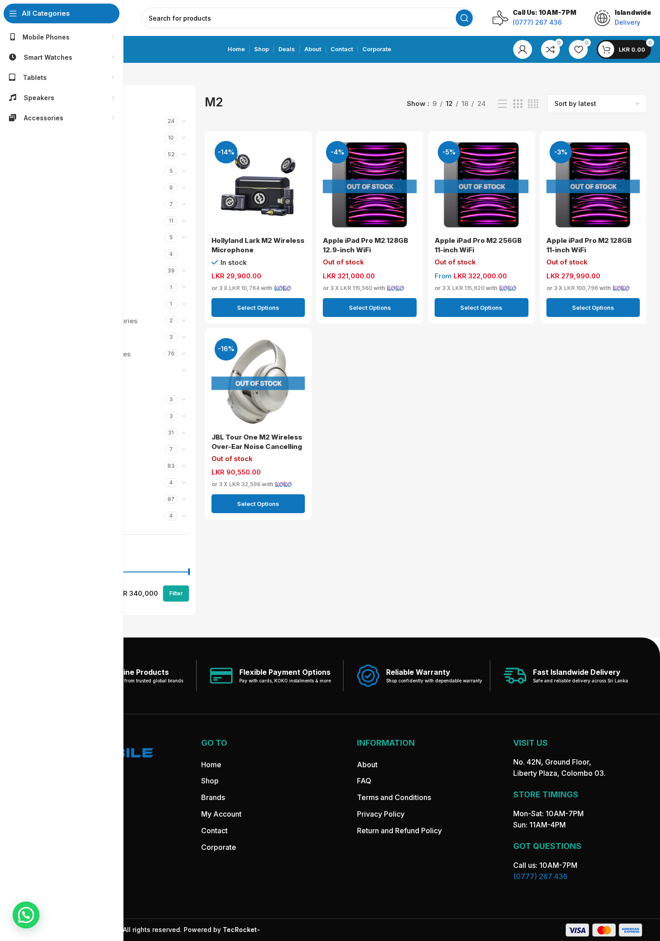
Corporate (218, 847)
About (367, 764)
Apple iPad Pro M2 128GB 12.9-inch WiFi (365, 245)
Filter (176, 593)
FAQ (364, 780)
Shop (210, 780)
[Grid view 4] (533, 104)
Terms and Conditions (394, 797)
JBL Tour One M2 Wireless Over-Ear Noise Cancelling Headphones (256, 446)
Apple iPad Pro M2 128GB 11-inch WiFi (589, 245)
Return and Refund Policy (399, 830)
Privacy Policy (381, 813)
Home (211, 764)
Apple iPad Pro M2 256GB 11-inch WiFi (478, 245)
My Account (221, 813)
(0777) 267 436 (540, 876)
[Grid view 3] (517, 104)
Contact (214, 830)
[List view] (502, 104)
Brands (213, 797)
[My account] (523, 49)
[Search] (464, 17)
